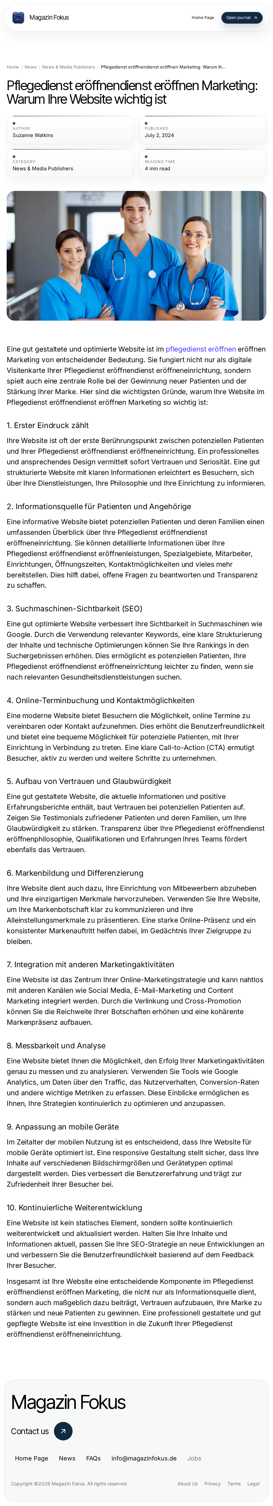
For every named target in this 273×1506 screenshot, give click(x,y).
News (31, 67)
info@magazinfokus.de (144, 1458)
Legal (253, 1483)
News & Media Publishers (68, 67)
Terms (234, 1483)
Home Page (31, 1458)
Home (13, 67)
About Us (187, 1483)
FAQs (93, 1458)
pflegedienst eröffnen (201, 349)
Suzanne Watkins (33, 135)
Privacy (212, 1483)
